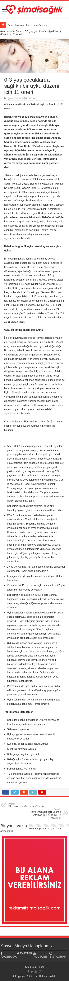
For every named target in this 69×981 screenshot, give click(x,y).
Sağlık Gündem (29, 98)
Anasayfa (8, 31)
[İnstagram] (40, 971)
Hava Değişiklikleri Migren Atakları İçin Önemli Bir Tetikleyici (45, 813)
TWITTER (26, 953)
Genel (18, 98)
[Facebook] (28, 971)
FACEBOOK (9, 956)
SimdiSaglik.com (34, 967)
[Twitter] (31, 971)
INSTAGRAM (57, 956)
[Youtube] (35, 971)
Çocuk (19, 31)
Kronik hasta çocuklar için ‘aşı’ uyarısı (27, 25)
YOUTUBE (40, 956)
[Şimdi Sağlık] (34, 9)
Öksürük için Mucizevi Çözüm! (26, 805)
